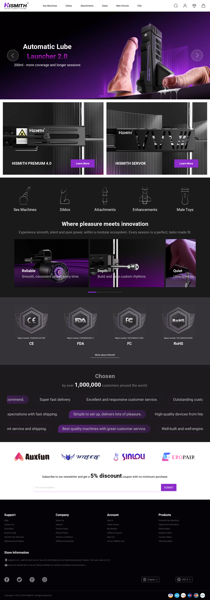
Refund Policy (62, 533)
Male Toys (185, 209)
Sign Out (111, 537)
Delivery (59, 524)
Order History (113, 524)
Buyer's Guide (10, 533)
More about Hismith (105, 355)
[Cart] (203, 5)
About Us (60, 520)
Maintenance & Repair (14, 541)
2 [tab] (100, 292)
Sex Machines (25, 209)
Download (8, 529)
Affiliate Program (114, 533)
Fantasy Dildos (165, 537)
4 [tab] (118, 292)
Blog (6, 520)
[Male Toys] (185, 196)
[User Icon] (185, 5)
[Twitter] (19, 580)
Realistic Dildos (165, 533)
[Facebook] (7, 580)
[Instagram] (44, 580)
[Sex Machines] (25, 196)
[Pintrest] (32, 580)
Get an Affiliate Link (115, 541)
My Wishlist (112, 529)
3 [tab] (109, 292)
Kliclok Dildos (164, 529)
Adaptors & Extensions (169, 524)
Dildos (65, 209)
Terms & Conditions (64, 537)
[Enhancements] (145, 196)
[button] (101, 96)
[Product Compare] (194, 5)
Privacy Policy (62, 529)
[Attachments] (105, 196)
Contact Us (9, 524)
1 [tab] (92, 292)
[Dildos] (65, 196)
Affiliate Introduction (65, 541)
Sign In (110, 520)
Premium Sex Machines (169, 520)
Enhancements (145, 209)
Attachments (105, 209)
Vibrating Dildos (166, 541)
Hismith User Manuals (14, 537)
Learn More (82, 163)
